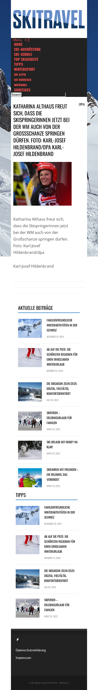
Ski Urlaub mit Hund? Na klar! (62, 444)
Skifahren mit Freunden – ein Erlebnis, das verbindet (62, 474)
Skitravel (64, 682)
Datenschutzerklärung (31, 650)
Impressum (23, 658)
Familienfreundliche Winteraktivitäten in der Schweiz (62, 325)
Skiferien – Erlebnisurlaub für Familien (59, 417)
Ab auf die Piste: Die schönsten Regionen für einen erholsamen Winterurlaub (62, 357)
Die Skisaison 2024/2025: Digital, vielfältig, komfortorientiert (62, 388)
